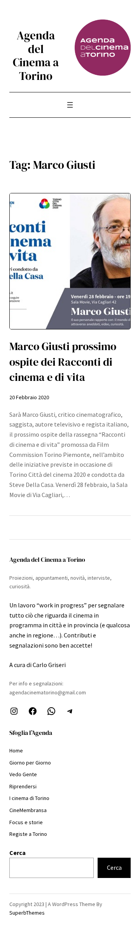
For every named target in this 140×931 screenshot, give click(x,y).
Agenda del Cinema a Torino (36, 56)
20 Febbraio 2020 (29, 397)
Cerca (17, 853)
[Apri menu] (70, 105)
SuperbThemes (27, 912)
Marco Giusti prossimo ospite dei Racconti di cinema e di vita (62, 362)
